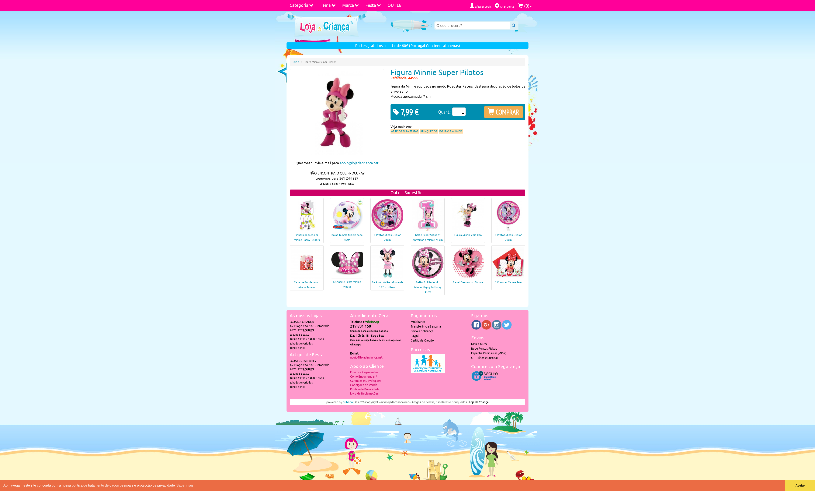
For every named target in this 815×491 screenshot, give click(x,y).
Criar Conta (506, 6)
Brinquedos (428, 131)
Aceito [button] (800, 485)
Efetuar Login (483, 6)
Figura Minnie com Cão (468, 235)
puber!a (348, 402)
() (526, 5)
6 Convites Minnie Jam (508, 282)
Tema (325, 5)
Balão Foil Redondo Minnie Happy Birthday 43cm (427, 287)
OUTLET (396, 5)
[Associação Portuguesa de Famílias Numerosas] (428, 372)
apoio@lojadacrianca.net (359, 163)
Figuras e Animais (450, 131)
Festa (370, 5)
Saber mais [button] (185, 485)
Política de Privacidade (364, 389)
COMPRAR (506, 111)
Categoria (299, 5)
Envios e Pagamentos (364, 372)
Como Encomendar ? (363, 376)
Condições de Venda (363, 385)
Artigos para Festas (404, 131)
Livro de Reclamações (364, 393)
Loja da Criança (479, 402)
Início (296, 62)
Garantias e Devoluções (365, 380)
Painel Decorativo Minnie (468, 282)
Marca (348, 5)
